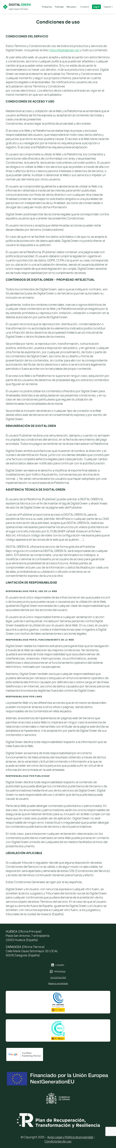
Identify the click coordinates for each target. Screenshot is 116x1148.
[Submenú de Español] (112, 6)
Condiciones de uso (58, 1141)
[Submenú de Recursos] (76, 6)
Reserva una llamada (58, 983)
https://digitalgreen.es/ (64, 50)
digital (20, 5)
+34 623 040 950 (58, 977)
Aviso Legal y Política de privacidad (70, 1137)
